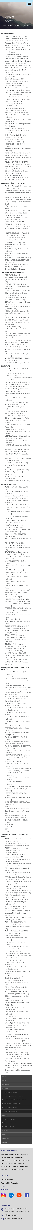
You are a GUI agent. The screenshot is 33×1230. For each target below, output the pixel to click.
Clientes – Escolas (9, 1126)
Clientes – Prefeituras (10, 1123)
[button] (29, 3)
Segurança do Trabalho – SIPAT (13, 1103)
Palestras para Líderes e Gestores (13, 1096)
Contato (4, 1142)
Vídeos (4, 1134)
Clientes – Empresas (9, 1119)
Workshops (5, 1084)
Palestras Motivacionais (10, 1092)
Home (4, 25)
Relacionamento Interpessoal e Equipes (15, 1100)
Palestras (5, 1088)
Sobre (4, 1080)
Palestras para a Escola (10, 1107)
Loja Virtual (5, 1138)
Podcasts (5, 1130)
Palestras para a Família (10, 1111)
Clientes (10, 25)
